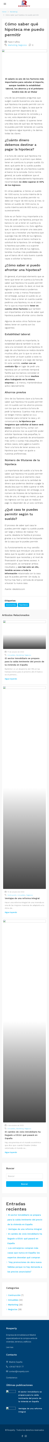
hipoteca (23, 605)
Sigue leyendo (11, 679)
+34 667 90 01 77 (16, 1367)
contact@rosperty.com (19, 1371)
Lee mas (9, 1347)
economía (11, 605)
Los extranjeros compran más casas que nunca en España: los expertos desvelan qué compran (23, 1253)
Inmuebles (11, 655)
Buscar (24, 1184)
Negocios (22, 45)
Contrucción (12, 895)
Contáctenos (11, 1378)
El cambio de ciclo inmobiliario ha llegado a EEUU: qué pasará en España (23, 1135)
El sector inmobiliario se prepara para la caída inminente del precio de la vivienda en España (24, 661)
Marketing (13, 12)
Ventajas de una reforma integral (22, 898)
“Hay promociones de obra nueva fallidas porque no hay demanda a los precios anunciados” (24, 1267)
